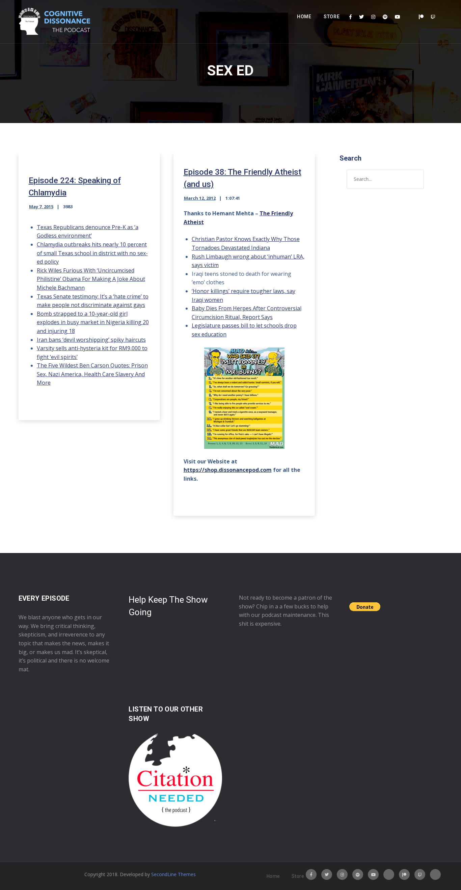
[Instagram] (373, 17)
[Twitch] (433, 17)
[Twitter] (361, 17)
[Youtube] (397, 17)
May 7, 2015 (41, 206)
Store (332, 16)
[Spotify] (385, 17)
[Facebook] (350, 17)
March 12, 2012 (200, 198)
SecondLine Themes (173, 874)
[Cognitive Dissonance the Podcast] (54, 21)
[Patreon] (421, 17)
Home (304, 16)
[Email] (435, 874)
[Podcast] (409, 17)
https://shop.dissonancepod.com (228, 470)
